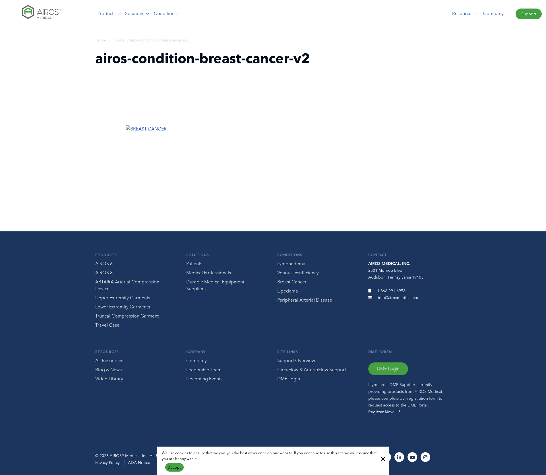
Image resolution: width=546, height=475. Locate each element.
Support (528, 13)
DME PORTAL (381, 352)
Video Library (109, 378)
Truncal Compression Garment (127, 316)
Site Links (287, 352)
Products (106, 255)
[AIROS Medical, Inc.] (45, 13)
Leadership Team (204, 369)
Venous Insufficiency (298, 272)
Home (100, 40)
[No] (383, 458)
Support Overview (296, 360)
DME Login (288, 378)
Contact (377, 255)
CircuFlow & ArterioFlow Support (311, 369)
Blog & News (108, 369)
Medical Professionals (208, 272)
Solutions (197, 255)
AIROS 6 (104, 263)
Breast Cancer (292, 282)
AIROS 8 (104, 272)
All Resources (109, 360)
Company (196, 352)
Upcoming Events (204, 378)
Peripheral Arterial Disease (304, 300)
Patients (194, 263)
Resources (107, 352)
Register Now (381, 411)
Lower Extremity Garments (122, 307)
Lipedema (287, 291)
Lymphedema (291, 263)
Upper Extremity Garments (122, 297)
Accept (174, 467)
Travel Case (107, 325)
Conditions (290, 255)
